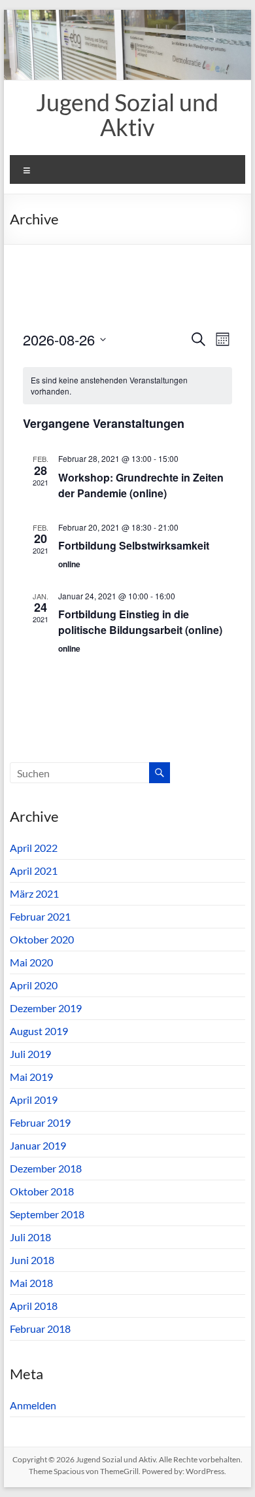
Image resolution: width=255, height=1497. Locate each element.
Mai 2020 (31, 962)
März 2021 (34, 893)
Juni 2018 (32, 1260)
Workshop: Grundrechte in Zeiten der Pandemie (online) (141, 485)
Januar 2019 (38, 1145)
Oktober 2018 (42, 1191)
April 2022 (34, 847)
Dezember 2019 (46, 1008)
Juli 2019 (30, 1054)
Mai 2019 (31, 1076)
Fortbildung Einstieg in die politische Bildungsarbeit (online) (140, 622)
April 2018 (34, 1305)
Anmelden (33, 1405)
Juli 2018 (30, 1237)
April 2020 (34, 985)
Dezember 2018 (46, 1168)
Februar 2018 (40, 1328)
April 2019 (34, 1099)
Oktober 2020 (42, 939)
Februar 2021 (40, 916)
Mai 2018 (31, 1283)
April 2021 (34, 870)
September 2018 (47, 1214)
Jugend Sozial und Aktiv (127, 114)
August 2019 (39, 1031)
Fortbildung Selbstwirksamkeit (133, 545)
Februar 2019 (40, 1122)
